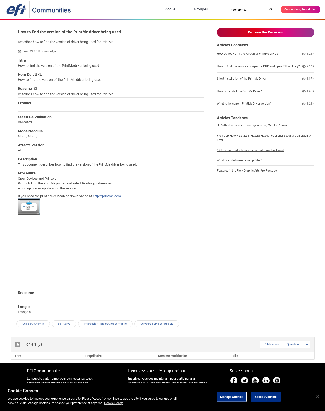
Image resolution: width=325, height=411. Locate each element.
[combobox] (247, 9)
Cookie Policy (113, 403)
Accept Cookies (266, 396)
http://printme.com (107, 196)
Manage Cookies (231, 396)
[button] (271, 344)
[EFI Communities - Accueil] (39, 9)
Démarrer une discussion (265, 32)
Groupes (201, 9)
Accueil (171, 9)
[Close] (317, 397)
